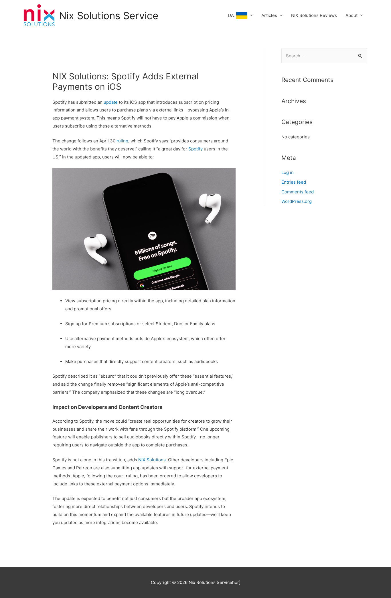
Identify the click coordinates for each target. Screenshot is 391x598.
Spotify (195, 149)
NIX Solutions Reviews (314, 15)
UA (232, 15)
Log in (287, 172)
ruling (122, 141)
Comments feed (297, 192)
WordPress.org (296, 201)
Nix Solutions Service (108, 15)
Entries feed (293, 182)
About (351, 15)
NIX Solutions (152, 459)
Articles (269, 15)
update (111, 102)
